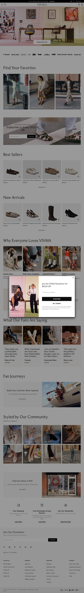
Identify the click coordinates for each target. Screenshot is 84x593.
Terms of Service (55, 309)
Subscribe (56, 299)
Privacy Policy (45, 309)
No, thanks (57, 303)
